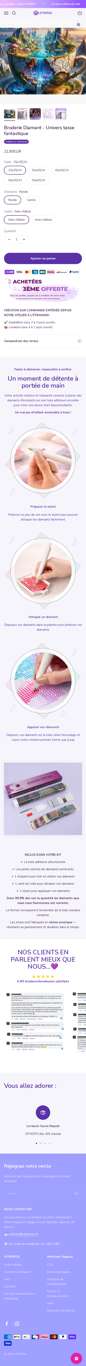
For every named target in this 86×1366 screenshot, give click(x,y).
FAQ (7, 1279)
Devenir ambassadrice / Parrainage (20, 1296)
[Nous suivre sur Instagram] (17, 1323)
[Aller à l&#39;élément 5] (60, 114)
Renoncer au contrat (61, 1311)
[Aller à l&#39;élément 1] (9, 114)
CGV (50, 1265)
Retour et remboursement (58, 1293)
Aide (50, 1303)
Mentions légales (58, 1272)
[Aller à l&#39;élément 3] (35, 114)
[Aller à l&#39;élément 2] (22, 114)
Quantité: (10, 231)
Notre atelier (13, 1265)
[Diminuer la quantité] (9, 239)
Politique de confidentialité (56, 1281)
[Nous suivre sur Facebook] (6, 1323)
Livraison (10, 1286)
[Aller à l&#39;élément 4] (48, 114)
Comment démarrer (17, 1272)
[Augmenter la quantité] (24, 239)
